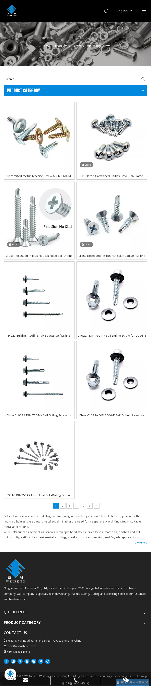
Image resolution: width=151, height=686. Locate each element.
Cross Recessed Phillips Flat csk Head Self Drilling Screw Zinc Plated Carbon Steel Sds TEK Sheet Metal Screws (111, 255)
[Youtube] (26, 661)
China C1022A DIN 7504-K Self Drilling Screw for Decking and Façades (39, 415)
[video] (112, 137)
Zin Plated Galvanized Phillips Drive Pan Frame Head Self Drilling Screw (112, 176)
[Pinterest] (40, 661)
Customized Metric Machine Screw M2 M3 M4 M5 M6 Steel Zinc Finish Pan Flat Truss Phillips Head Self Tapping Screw (39, 176)
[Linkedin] (13, 661)
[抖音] (47, 661)
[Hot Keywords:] (143, 79)
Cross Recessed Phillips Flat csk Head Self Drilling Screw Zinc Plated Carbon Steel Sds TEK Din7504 (39, 255)
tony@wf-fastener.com (21, 646)
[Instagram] (33, 661)
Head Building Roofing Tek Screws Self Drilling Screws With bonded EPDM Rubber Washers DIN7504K (39, 335)
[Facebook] (6, 661)
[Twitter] (20, 661)
